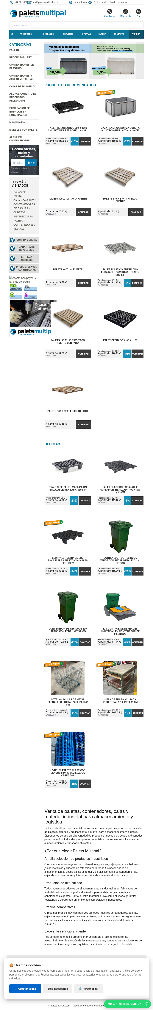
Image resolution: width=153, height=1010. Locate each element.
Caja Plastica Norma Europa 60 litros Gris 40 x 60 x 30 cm (120, 129)
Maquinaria (17, 122)
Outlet (102, 34)
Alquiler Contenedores (19, 138)
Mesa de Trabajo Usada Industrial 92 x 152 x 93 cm (120, 701)
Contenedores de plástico (21, 66)
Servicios (68, 34)
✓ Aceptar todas (25, 989)
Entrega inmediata (27, 258)
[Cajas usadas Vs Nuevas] (94, 60)
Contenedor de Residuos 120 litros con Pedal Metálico (68, 630)
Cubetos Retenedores (23, 214)
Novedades (48, 34)
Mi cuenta (125, 16)
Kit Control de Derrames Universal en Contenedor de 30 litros (120, 631)
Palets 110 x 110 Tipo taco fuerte (120, 200)
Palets (14, 50)
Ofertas (86, 34)
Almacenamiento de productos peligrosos (23, 97)
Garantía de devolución (27, 248)
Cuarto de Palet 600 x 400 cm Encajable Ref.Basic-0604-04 (68, 488)
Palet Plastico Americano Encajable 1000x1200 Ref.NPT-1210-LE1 (120, 272)
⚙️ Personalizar (88, 988)
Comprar (85, 141)
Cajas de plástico (22, 86)
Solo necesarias (58, 988)
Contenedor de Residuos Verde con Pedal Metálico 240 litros (120, 560)
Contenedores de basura (24, 206)
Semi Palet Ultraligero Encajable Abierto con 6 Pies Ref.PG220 (68, 560)
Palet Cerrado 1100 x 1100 (120, 340)
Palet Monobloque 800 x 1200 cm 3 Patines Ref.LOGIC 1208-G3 (68, 129)
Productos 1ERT (20, 57)
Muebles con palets (23, 129)
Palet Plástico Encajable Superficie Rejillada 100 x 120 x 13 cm (120, 490)
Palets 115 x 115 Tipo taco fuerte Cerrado (68, 341)
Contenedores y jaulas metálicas (21, 77)
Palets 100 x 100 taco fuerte (68, 198)
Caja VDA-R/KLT (23, 200)
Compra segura (26, 239)
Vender (136, 34)
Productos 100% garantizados (26, 268)
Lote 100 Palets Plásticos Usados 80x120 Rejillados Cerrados (67, 773)
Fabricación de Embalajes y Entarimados (19, 111)
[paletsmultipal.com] (38, 12)
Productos (26, 34)
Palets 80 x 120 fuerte (67, 269)
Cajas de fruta (19, 194)
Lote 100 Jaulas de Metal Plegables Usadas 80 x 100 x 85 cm (68, 702)
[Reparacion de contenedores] (33, 318)
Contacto (109, 16)
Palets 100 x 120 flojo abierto (67, 411)
